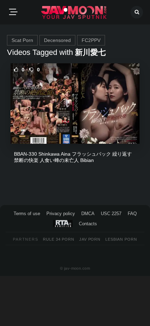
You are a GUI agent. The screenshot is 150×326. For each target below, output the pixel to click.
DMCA (88, 213)
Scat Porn (22, 40)
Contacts (88, 223)
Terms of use (27, 213)
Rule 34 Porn (58, 239)
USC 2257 (111, 213)
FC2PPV (91, 40)
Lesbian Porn (121, 239)
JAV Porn (89, 239)
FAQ (132, 213)
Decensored (57, 40)
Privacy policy (60, 213)
